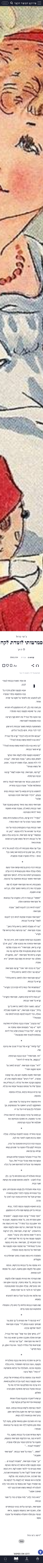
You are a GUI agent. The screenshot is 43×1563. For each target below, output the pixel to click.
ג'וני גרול (21, 636)
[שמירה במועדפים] (7, 665)
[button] (40, 1552)
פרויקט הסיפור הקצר (25, 3)
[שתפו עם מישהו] (32, 665)
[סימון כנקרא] (3, 665)
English (14, 657)
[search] (11, 3)
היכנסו (5, 3)
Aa (15, 665)
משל (21, 1541)
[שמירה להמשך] (11, 665)
